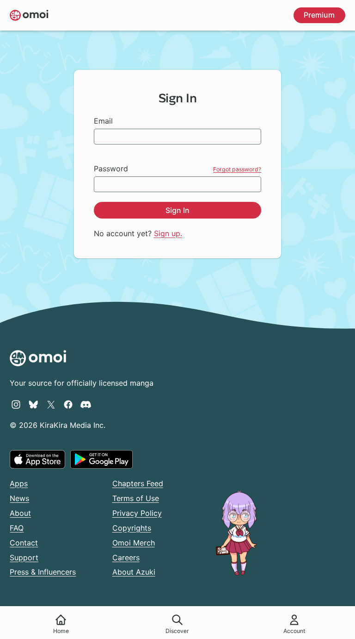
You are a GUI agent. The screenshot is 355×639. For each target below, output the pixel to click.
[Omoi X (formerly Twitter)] (51, 404)
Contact (24, 542)
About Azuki (133, 571)
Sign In (177, 210)
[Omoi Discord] (86, 404)
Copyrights (131, 527)
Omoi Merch (133, 542)
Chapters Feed (137, 483)
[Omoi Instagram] (16, 404)
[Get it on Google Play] (101, 459)
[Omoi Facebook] (68, 404)
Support (24, 557)
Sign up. (168, 233)
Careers (126, 557)
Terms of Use (135, 498)
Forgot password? (237, 169)
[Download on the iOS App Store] (37, 459)
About (20, 513)
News (19, 498)
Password (111, 168)
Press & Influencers (43, 571)
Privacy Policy (137, 513)
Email (103, 120)
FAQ (17, 527)
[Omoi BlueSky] (33, 404)
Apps (19, 483)
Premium (319, 14)
